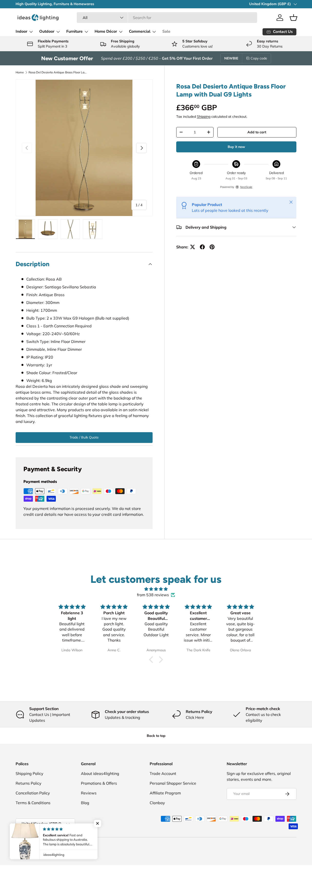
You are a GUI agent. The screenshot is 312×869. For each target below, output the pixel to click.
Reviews (89, 793)
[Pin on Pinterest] (212, 247)
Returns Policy (28, 783)
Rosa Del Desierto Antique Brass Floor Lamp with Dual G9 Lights (58, 72)
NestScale (246, 187)
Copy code (259, 58)
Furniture (74, 31)
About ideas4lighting (100, 773)
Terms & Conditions (33, 802)
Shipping (203, 116)
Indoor (21, 31)
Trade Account (163, 773)
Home (20, 72)
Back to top (156, 735)
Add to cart (256, 132)
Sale (166, 31)
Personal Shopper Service (173, 783)
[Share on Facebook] (202, 247)
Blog (85, 802)
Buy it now (236, 147)
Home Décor (106, 31)
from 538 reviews (153, 594)
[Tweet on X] (192, 247)
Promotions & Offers (99, 783)
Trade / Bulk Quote (84, 437)
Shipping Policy (29, 773)
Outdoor (46, 31)
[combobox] (167, 17)
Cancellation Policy (33, 793)
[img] (156, 589)
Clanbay (157, 802)
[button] (293, 17)
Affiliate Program (165, 793)
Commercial (139, 31)
